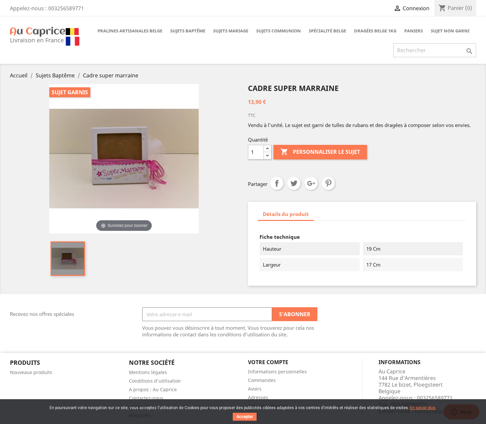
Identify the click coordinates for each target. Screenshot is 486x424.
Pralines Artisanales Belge (130, 31)
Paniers (413, 31)
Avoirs (255, 389)
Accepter (244, 416)
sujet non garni (450, 31)
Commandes (262, 380)
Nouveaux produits (31, 372)
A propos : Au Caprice (153, 389)
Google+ (311, 183)
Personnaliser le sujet (320, 152)
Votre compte (268, 362)
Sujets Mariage (230, 31)
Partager (276, 183)
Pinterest (328, 183)
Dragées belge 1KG (375, 31)
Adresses (258, 397)
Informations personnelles (277, 371)
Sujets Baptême (187, 31)
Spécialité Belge (327, 31)
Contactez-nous (146, 398)
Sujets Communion (278, 31)
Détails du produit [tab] (286, 214)
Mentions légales (148, 372)
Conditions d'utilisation (155, 381)
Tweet (294, 183)
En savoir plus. (423, 407)
